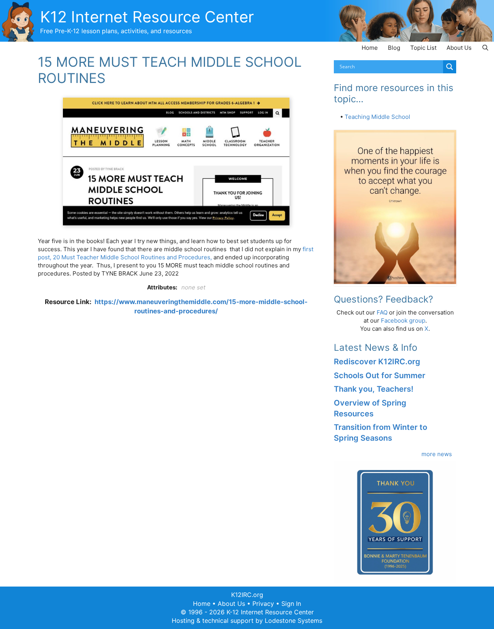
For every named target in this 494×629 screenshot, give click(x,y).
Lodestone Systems (293, 620)
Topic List (423, 47)
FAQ (382, 312)
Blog (394, 47)
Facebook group (403, 320)
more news (436, 454)
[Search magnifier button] (449, 66)
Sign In (291, 603)
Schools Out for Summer (379, 375)
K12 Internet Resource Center (147, 16)
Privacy (263, 603)
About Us (459, 47)
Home (370, 47)
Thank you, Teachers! (373, 389)
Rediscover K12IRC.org (377, 361)
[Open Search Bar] (485, 48)
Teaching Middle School (377, 116)
